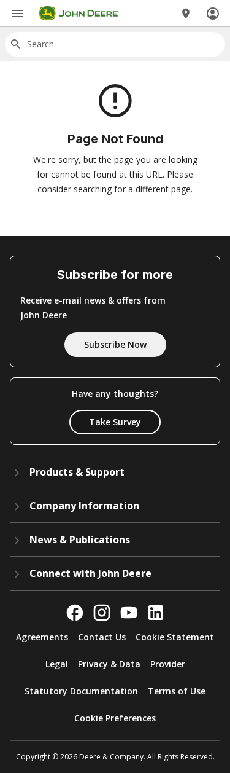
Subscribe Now (115, 344)
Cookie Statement (175, 637)
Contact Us (102, 637)
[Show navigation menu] (17, 13)
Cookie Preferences (115, 718)
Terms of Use (176, 691)
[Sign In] (213, 13)
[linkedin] (156, 612)
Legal (56, 664)
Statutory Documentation (81, 691)
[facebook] (75, 612)
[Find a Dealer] (186, 13)
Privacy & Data (109, 664)
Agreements (42, 637)
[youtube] (129, 612)
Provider (167, 664)
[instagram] (102, 612)
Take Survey (115, 422)
